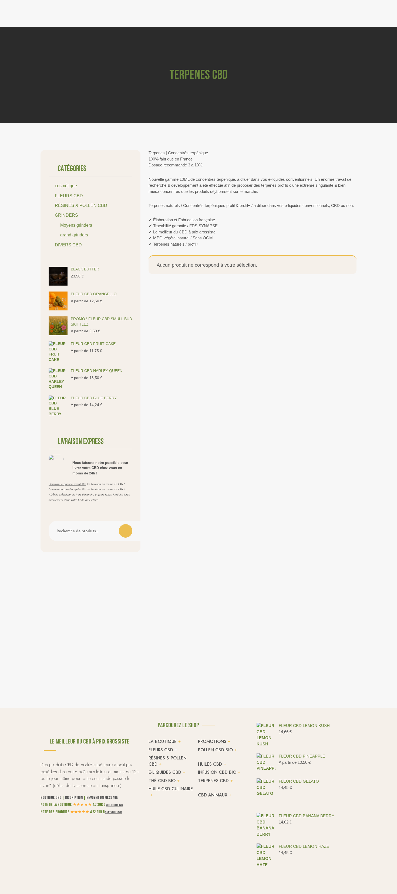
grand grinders (74, 235)
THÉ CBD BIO (162, 781)
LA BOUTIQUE (163, 741)
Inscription (74, 797)
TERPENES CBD (213, 781)
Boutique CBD (51, 797)
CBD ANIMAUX (212, 795)
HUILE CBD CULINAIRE (171, 789)
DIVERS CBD (68, 245)
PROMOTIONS (212, 741)
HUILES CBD (210, 764)
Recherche (125, 531)
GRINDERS (66, 215)
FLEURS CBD (69, 195)
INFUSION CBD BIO (217, 772)
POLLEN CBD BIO (215, 750)
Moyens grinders (76, 225)
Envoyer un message (102, 797)
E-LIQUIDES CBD (165, 772)
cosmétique (66, 185)
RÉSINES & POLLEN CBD (81, 205)
